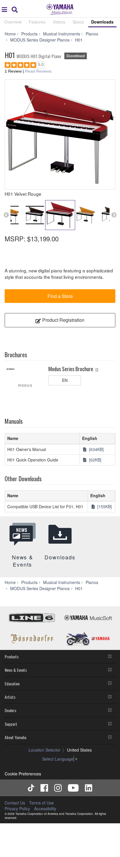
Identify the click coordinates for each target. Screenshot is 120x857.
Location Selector (45, 750)
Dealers (10, 710)
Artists (10, 697)
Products (12, 656)
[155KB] (104, 506)
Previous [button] (6, 215)
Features (37, 22)
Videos (59, 22)
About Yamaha (15, 737)
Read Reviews (38, 71)
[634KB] (96, 449)
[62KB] (94, 460)
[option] (60, 134)
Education (12, 683)
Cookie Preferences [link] (23, 774)
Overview (13, 22)
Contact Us (15, 803)
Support (11, 724)
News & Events (16, 670)
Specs (78, 22)
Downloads (102, 22)
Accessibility (45, 808)
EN (65, 380)
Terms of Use (41, 803)
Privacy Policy (17, 808)
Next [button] (114, 215)
